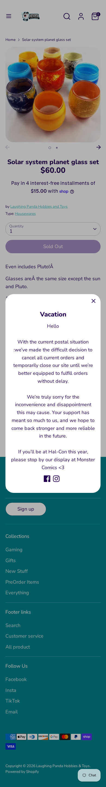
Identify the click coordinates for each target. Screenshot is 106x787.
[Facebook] (47, 478)
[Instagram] (56, 478)
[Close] (93, 301)
